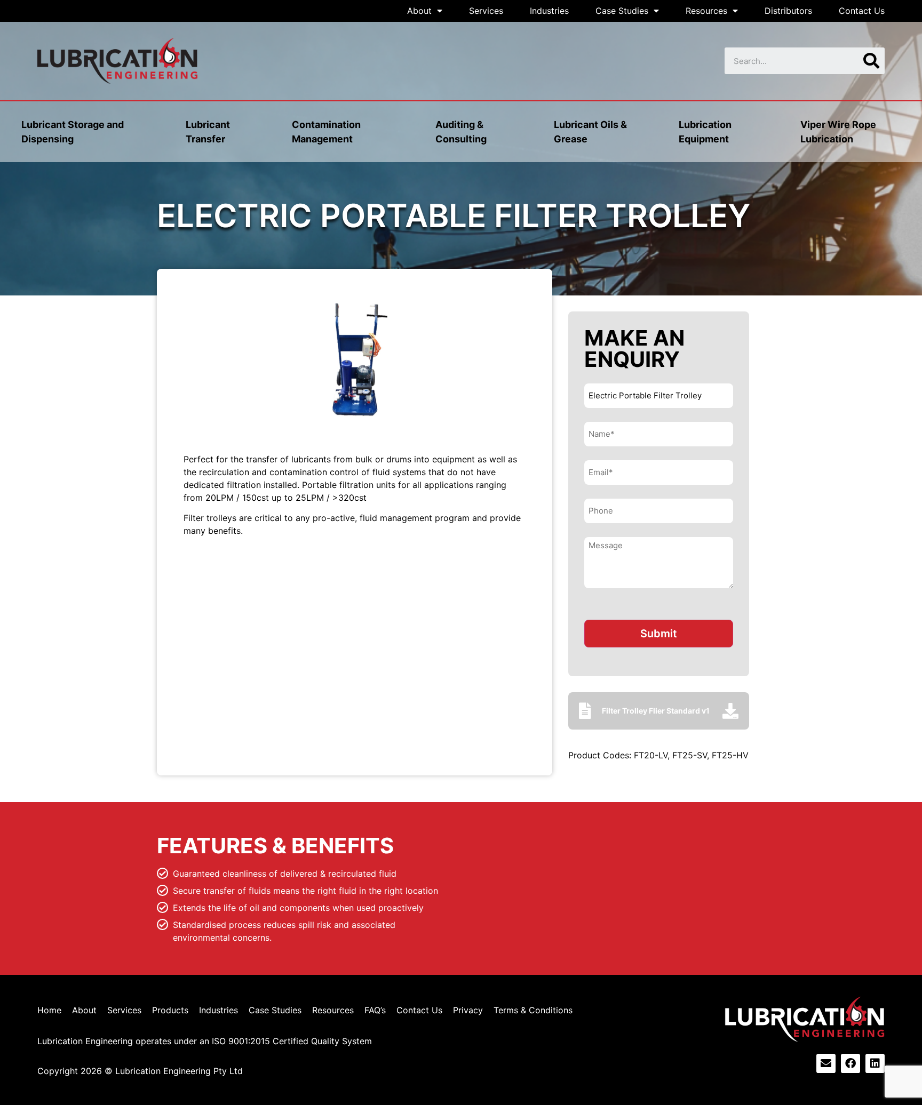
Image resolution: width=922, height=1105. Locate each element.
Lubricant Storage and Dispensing (72, 132)
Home (49, 1010)
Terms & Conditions (533, 1010)
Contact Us (862, 10)
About (419, 10)
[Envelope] (826, 1063)
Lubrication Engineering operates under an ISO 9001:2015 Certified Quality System (204, 1041)
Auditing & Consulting (461, 132)
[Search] (871, 60)
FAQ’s (375, 1010)
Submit (658, 633)
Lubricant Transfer (208, 132)
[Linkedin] (875, 1063)
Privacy (468, 1010)
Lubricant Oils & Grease (590, 132)
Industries (549, 10)
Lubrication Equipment (705, 132)
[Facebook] (850, 1063)
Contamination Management (326, 132)
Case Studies (621, 10)
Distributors (788, 10)
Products (170, 1010)
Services (486, 10)
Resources (706, 10)
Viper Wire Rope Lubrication (838, 132)
